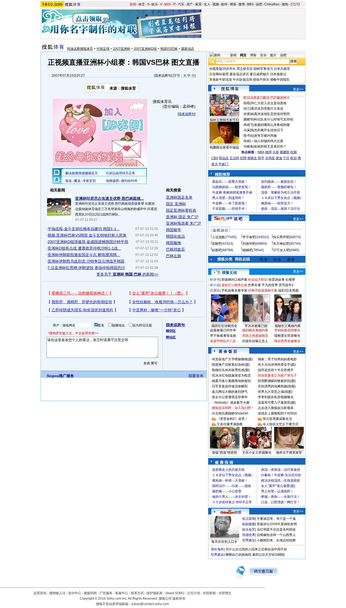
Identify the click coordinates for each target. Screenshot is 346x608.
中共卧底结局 (242, 79)
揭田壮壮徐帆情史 (224, 326)
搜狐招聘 (90, 593)
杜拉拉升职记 (258, 280)
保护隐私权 (155, 593)
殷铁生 (252, 158)
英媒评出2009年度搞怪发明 (277, 524)
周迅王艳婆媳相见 (255, 336)
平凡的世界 (270, 285)
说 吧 (238, 219)
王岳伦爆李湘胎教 (230, 424)
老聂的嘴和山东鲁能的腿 (272, 125)
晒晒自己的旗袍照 (238, 555)
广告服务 (105, 593)
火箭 (275, 152)
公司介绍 (193, 593)
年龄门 (223, 164)
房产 (190, 4)
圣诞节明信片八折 (223, 341)
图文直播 (185, 62)
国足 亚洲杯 (176, 204)
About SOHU (174, 593)
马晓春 (248, 146)
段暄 (247, 103)
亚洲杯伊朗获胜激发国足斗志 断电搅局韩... (84, 255)
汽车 (181, 4)
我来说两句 (163, 75)
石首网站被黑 (219, 74)
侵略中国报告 (280, 79)
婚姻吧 (247, 250)
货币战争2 (286, 285)
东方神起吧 (281, 244)
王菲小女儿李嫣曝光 (256, 453)
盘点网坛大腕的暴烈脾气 (230, 392)
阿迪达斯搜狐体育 (80, 49)
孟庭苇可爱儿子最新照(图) (277, 402)
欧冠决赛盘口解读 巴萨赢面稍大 (267, 98)
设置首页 (40, 593)
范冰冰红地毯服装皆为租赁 (231, 375)
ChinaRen (272, 4)
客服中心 (121, 593)
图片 (273, 55)
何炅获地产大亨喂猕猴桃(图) (232, 359)
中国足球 (103, 49)
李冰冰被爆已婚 (256, 326)
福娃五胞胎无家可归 (224, 120)
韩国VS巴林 (169, 49)
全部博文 (224, 593)
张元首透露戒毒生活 (277, 419)
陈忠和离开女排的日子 (267, 130)
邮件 (224, 4)
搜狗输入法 (57, 593)
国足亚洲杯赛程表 (181, 210)
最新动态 (187, 49)
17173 (295, 4)
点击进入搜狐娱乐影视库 (276, 408)
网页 (243, 55)
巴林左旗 (173, 256)
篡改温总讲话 (239, 74)
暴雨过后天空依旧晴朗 (268, 555)
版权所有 (178, 598)
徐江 (247, 108)
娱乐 (154, 4)
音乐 (263, 55)
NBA (261, 152)
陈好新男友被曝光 (287, 341)
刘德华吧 (248, 244)
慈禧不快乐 (261, 79)
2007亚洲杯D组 (145, 49)
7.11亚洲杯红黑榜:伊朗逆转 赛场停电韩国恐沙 (86, 268)
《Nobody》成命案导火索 (230, 402)
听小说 (215, 285)
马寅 (247, 130)
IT (174, 4)
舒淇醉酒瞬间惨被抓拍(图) (277, 381)
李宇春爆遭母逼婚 (223, 336)
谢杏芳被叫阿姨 (265, 136)
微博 (241, 4)
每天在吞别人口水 (224, 542)
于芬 (286, 158)
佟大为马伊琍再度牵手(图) (277, 365)
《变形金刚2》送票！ (232, 419)
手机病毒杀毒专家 (234, 290)
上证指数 (218, 237)
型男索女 (248, 540)
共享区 (215, 290)
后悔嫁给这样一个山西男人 (276, 535)
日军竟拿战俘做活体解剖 (230, 386)
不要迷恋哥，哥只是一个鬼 (276, 519)
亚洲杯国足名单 (179, 197)
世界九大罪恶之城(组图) (275, 392)
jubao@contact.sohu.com (150, 604)
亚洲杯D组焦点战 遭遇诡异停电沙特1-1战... (84, 248)
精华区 (171, 331)
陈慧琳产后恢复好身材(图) (231, 365)
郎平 (261, 158)
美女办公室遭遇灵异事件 (230, 397)
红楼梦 (290, 280)
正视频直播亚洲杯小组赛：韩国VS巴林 (108, 62)
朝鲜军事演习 (263, 69)
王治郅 (234, 158)
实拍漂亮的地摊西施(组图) (277, 386)
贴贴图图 (248, 524)
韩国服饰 (173, 243)
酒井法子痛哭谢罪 (289, 453)
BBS (250, 4)
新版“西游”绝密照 (224, 453)
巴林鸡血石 (175, 249)
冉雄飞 (248, 125)
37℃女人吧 (281, 250)
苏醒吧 (217, 244)
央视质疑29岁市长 (222, 69)
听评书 (215, 280)
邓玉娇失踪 (245, 69)
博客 (233, 4)
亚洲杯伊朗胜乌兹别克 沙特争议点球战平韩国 (86, 261)
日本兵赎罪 (282, 69)
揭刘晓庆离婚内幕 (255, 330)
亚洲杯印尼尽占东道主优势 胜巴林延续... (109, 198)
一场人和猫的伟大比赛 (267, 141)
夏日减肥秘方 (259, 74)
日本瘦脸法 (278, 74)
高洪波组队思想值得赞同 (272, 114)
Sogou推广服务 (60, 376)
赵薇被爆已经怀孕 (223, 330)
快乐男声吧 (281, 237)
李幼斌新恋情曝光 (287, 330)
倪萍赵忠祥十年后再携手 (276, 370)
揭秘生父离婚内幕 (288, 326)
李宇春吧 (248, 237)
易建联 (285, 152)
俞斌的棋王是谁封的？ (270, 146)
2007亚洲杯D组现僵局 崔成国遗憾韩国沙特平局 (88, 242)
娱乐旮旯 (248, 529)
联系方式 (137, 593)
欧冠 (293, 158)
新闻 (133, 4)
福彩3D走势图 (288, 290)
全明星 (270, 158)
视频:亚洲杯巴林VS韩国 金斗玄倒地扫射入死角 (87, 235)
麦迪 (279, 158)
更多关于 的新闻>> (127, 274)
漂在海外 (217, 549)
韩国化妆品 (175, 236)
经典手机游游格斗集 (262, 290)
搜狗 (285, 4)
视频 (215, 4)
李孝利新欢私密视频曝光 (276, 397)
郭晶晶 (224, 158)
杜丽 (293, 152)
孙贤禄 (248, 114)
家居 (198, 4)
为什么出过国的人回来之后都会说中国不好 (256, 549)
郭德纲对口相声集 (234, 280)
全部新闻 (209, 593)
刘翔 (243, 158)
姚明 (268, 152)
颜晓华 (248, 119)
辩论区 (171, 337)
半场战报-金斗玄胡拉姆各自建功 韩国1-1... (83, 229)
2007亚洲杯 (121, 49)
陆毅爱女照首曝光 (287, 336)
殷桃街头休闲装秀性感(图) (231, 370)
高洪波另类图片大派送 (267, 108)
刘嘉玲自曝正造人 (255, 341)
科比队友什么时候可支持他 (273, 119)
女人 (207, 4)
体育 (141, 4)
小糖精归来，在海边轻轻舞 (276, 540)
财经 (167, 4)
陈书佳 (248, 136)
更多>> (298, 89)
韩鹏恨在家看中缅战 (224, 147)
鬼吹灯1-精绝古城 (234, 285)
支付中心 (74, 593)
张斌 (247, 141)
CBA (214, 158)
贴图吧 (217, 250)
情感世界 (248, 535)
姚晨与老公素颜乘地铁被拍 (231, 381)
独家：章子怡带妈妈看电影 (277, 359)
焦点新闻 (248, 519)
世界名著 (254, 285)
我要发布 (196, 376)
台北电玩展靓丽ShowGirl (230, 413)
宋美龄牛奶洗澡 (220, 79)
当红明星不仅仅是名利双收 (276, 529)
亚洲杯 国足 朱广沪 (182, 217)
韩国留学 (173, 230)
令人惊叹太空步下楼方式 (280, 424)
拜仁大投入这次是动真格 (269, 103)
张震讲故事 (276, 280)
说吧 (259, 4)
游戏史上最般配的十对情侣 (277, 413)
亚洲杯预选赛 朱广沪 (183, 223)
